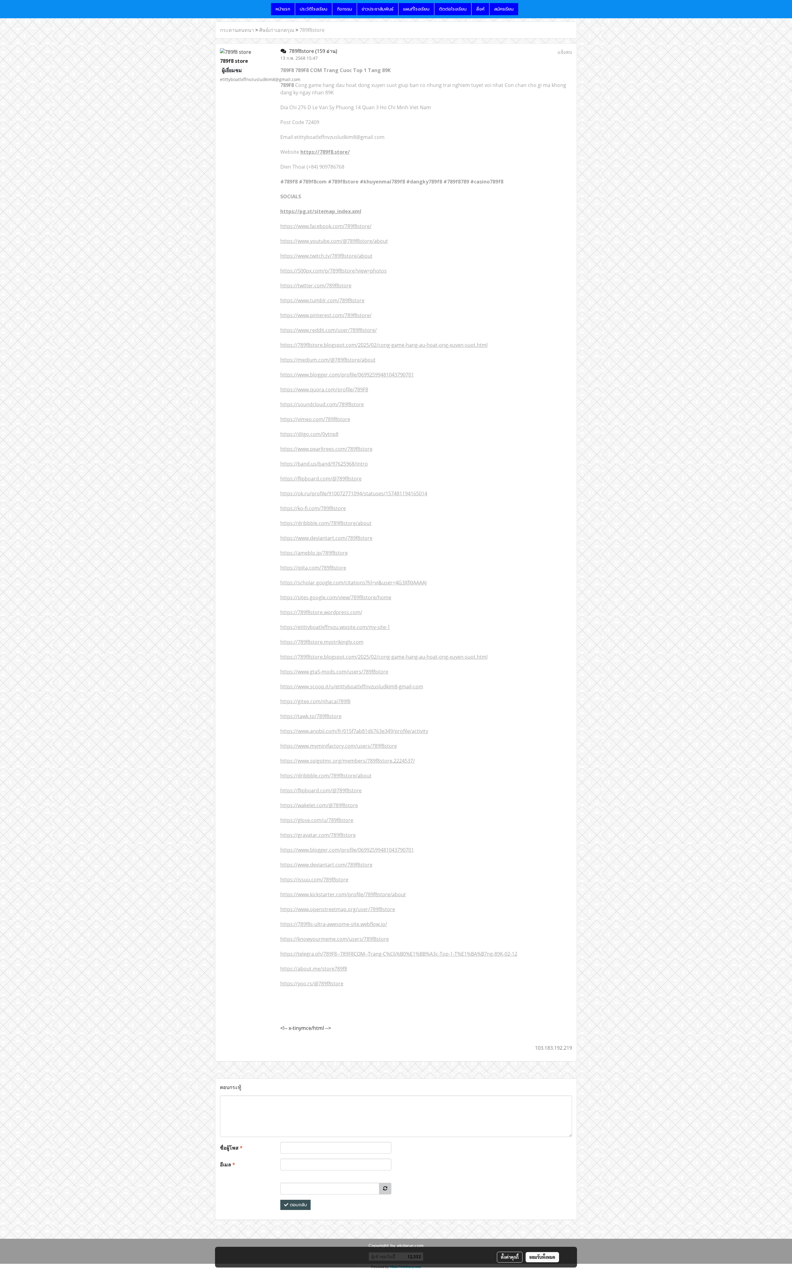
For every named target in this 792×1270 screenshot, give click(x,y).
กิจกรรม (344, 9)
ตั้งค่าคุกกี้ (510, 1257)
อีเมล (227, 1164)
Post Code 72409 (299, 122)
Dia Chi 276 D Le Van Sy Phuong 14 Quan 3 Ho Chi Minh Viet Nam (355, 107)
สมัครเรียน (504, 9)
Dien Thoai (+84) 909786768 (312, 166)
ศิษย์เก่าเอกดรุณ (276, 30)
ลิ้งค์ (480, 9)
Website (315, 152)
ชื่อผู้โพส (231, 1147)
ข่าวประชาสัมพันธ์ (378, 9)
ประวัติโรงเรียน (313, 9)
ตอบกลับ (297, 1205)
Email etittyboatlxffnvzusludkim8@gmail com (332, 137)
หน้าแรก (283, 9)
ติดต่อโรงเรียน (453, 9)
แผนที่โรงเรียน (416, 9)
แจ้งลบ (564, 52)
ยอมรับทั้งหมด (542, 1257)
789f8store (312, 30)
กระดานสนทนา (237, 30)
